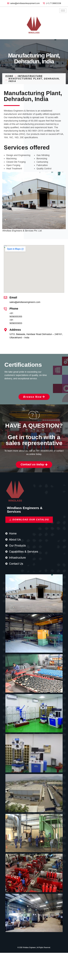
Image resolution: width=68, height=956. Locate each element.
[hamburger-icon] (62, 10)
